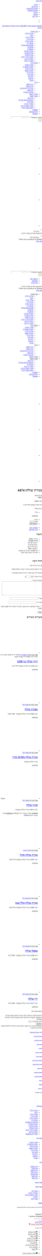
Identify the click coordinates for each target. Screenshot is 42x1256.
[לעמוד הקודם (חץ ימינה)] (41, 1220)
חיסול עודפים (33, 112)
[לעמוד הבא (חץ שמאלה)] (39, 1220)
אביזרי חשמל (33, 94)
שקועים (30, 78)
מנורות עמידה (28, 53)
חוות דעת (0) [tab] (33, 530)
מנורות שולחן (29, 55)
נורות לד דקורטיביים (26, 88)
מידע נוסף (26, 850)
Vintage (35, 114)
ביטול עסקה (39, 1044)
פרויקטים (35, 7)
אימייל (39, 602)
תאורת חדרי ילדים (27, 57)
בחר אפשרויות (25, 655)
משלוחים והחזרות (38, 1036)
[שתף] (37, 1218)
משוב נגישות (39, 1056)
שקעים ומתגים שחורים (25, 100)
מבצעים (35, 110)
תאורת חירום (29, 59)
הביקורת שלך (37, 580)
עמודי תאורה (29, 65)
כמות (36, 522)
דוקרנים (30, 76)
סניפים (35, 14)
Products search (36, 117)
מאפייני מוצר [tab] (33, 528)
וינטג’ (31, 35)
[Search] (40, 120)
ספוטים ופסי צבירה (27, 45)
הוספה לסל (33, 524)
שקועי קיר (30, 43)
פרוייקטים (39, 1068)
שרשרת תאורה (28, 92)
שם (40, 598)
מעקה (31, 80)
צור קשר (35, 16)
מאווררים (30, 102)
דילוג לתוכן (38, 1222)
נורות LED (29, 84)
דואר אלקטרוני (37, 1021)
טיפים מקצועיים (38, 1076)
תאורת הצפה (29, 71)
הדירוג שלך (37, 577)
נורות (36, 82)
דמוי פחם (30, 90)
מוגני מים (30, 74)
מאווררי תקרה (28, 61)
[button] (35, 1224)
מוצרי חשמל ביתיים (27, 106)
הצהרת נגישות (38, 1052)
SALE (40, 1203)
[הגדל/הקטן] (41, 1218)
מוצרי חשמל (34, 96)
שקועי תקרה (29, 41)
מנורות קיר (29, 39)
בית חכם (30, 98)
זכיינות (35, 12)
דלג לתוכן (39, 1)
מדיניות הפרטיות (38, 1040)
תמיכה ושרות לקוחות (37, 1060)
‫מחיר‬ (36, 512)
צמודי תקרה (29, 37)
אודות (36, 5)
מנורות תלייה (29, 33)
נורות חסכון (29, 86)
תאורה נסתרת (28, 51)
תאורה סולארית (28, 67)
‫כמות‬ (36, 520)
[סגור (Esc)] (35, 1218)
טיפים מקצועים (33, 10)
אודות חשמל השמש (37, 1064)
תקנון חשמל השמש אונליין (36, 1032)
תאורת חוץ (34, 63)
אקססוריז (30, 49)
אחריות (40, 1048)
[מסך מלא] (39, 1218)
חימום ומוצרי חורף (27, 108)
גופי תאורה (34, 31)
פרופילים (30, 47)
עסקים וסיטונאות (32, 8)
